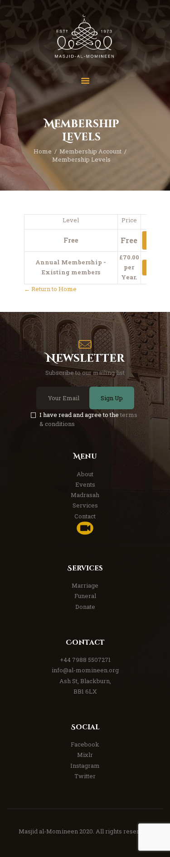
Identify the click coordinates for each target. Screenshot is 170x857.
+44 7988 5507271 (85, 660)
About (85, 474)
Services (85, 505)
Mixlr (85, 755)
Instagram (85, 765)
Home (43, 151)
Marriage (85, 585)
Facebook (85, 744)
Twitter (85, 776)
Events (85, 484)
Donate (85, 607)
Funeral (85, 596)
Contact (85, 516)
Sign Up (112, 398)
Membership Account (90, 151)
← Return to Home (50, 289)
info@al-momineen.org (85, 670)
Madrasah (85, 495)
